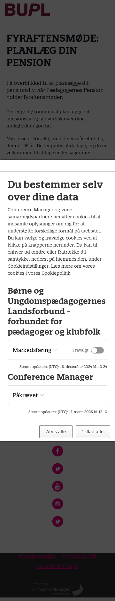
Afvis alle (56, 432)
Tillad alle (92, 432)
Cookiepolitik (56, 273)
